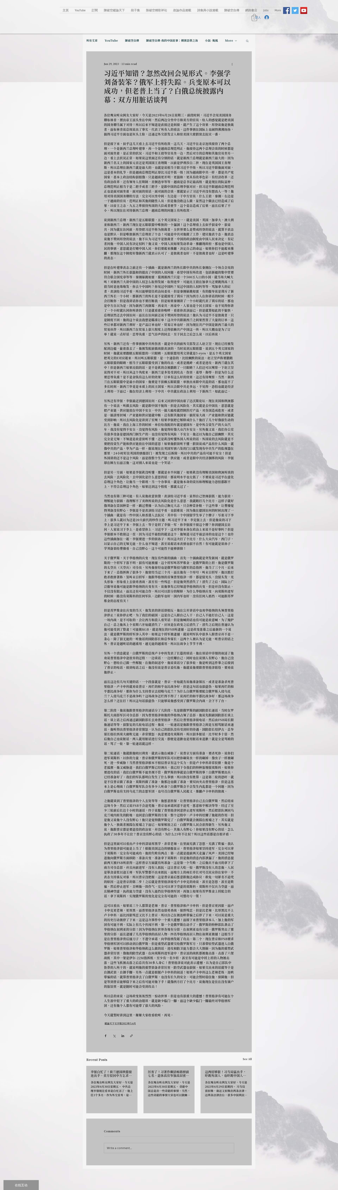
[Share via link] (131, 1035)
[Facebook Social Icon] (286, 10)
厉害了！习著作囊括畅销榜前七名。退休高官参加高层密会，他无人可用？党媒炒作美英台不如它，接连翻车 (168, 1074)
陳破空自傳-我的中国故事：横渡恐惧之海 (172, 40)
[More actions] (232, 64)
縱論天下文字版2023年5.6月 (120, 1023)
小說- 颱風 (211, 40)
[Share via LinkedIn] (122, 1035)
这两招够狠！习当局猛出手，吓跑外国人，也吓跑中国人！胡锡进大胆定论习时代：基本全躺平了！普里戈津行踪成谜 (225, 1074)
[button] (247, 40)
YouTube (111, 40)
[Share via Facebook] (105, 1035)
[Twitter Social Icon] (295, 10)
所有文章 (92, 40)
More (229, 40)
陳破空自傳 (132, 40)
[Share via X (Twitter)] (114, 1035)
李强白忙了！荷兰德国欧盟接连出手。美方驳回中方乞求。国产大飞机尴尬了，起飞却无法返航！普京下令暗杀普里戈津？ (111, 1074)
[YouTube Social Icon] (303, 10)
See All (247, 1059)
